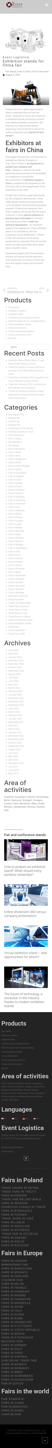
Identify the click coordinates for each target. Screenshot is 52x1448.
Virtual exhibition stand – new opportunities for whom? (25, 955)
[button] (46, 4)
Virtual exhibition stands (19, 324)
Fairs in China (24, 71)
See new (12, 338)
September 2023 (16, 670)
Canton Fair (14, 421)
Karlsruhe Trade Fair (18, 596)
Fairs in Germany (16, 496)
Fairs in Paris (14, 555)
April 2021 (13, 725)
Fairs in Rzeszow (16, 568)
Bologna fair (14, 418)
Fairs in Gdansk (15, 493)
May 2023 (13, 684)
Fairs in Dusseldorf (17, 472)
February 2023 (15, 691)
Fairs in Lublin (14, 524)
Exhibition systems (17, 310)
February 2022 (15, 715)
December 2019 (16, 763)
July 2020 (13, 753)
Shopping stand (16, 599)
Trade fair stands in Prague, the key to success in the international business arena (26, 370)
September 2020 (16, 746)
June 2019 (13, 770)
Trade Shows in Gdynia (19, 616)
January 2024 (15, 657)
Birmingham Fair (16, 414)
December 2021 (16, 722)
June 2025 (13, 650)
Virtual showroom (16, 630)
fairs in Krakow (15, 517)
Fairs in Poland (15, 558)
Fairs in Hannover (16, 503)
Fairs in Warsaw (16, 589)
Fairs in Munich (15, 541)
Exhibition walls (15, 314)
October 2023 (14, 667)
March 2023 (14, 688)
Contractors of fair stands (20, 428)
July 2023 (13, 677)
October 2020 (14, 742)
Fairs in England (16, 476)
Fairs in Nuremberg (17, 548)
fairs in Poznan (15, 561)
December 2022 (16, 698)
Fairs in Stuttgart (16, 579)
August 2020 (14, 749)
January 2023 (15, 694)
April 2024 (13, 653)
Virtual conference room (19, 334)
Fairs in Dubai (14, 469)
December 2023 (16, 660)
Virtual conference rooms (20, 620)
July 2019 (13, 766)
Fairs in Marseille (16, 531)
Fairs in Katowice (16, 510)
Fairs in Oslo (14, 551)
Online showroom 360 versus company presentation (25, 914)
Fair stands (10, 71)
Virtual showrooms (17, 328)
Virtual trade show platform (21, 331)
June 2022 (13, 708)
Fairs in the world (40, 71)
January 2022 (15, 718)
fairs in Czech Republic (19, 466)
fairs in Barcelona (16, 449)
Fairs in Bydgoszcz (17, 459)
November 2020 (16, 739)
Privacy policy (7, 1151)
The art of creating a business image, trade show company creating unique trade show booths (26, 394)
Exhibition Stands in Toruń (20, 431)
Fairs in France (15, 486)
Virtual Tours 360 (16, 633)
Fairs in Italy (14, 507)
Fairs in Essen (15, 479)
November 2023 (16, 664)
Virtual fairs (13, 627)
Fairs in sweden (15, 582)
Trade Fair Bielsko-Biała (19, 603)
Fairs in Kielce (14, 514)
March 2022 (14, 712)
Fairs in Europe (15, 483)
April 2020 (13, 760)
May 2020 (13, 756)
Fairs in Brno (14, 455)
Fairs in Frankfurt (16, 490)
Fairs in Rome (14, 565)
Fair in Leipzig (14, 438)
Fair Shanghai (15, 442)
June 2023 (13, 681)
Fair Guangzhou (16, 435)
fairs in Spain (14, 572)
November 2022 (16, 701)
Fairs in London (15, 520)
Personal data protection (12, 1147)
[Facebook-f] (26, 1158)
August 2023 (14, 674)
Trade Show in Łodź (17, 613)
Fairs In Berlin (14, 452)
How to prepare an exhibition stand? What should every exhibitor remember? (24, 871)
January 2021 (15, 732)
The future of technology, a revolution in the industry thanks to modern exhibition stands (24, 1000)
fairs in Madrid (15, 527)
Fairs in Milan (14, 534)
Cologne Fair (14, 425)
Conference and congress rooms (24, 317)
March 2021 (14, 729)
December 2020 (16, 736)
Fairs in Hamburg (16, 500)
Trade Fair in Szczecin (18, 606)
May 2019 (13, 773)
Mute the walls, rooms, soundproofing (26, 321)
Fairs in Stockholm (17, 575)
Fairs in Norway (15, 544)
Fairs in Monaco (16, 538)
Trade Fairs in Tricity (18, 609)
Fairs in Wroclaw (16, 592)
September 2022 (16, 705)
